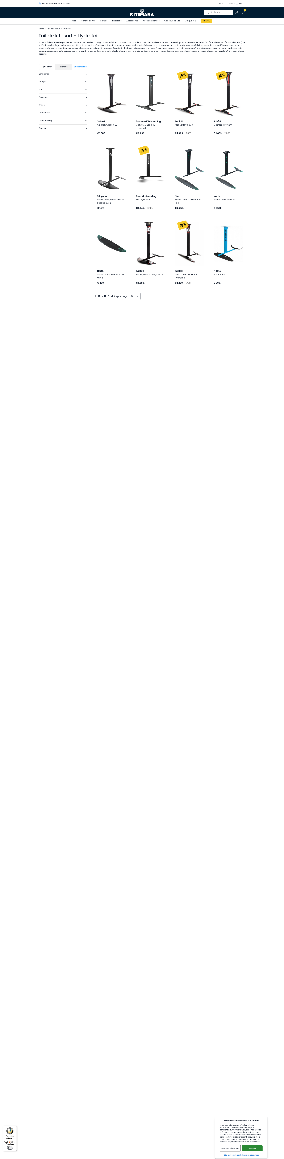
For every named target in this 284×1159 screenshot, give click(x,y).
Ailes (74, 21)
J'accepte (252, 1148)
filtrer (49, 67)
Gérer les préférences (230, 1148)
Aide (221, 3)
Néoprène (117, 21)
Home (41, 29)
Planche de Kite (88, 21)
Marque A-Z (190, 21)
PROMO (206, 21)
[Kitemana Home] (142, 12)
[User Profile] (236, 12)
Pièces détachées (151, 21)
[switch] (10, 1148)
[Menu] (15, 1127)
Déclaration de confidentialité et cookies (241, 1155)
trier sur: (64, 67)
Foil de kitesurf (54, 29)
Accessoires (132, 21)
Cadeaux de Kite (172, 21)
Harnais (104, 21)
